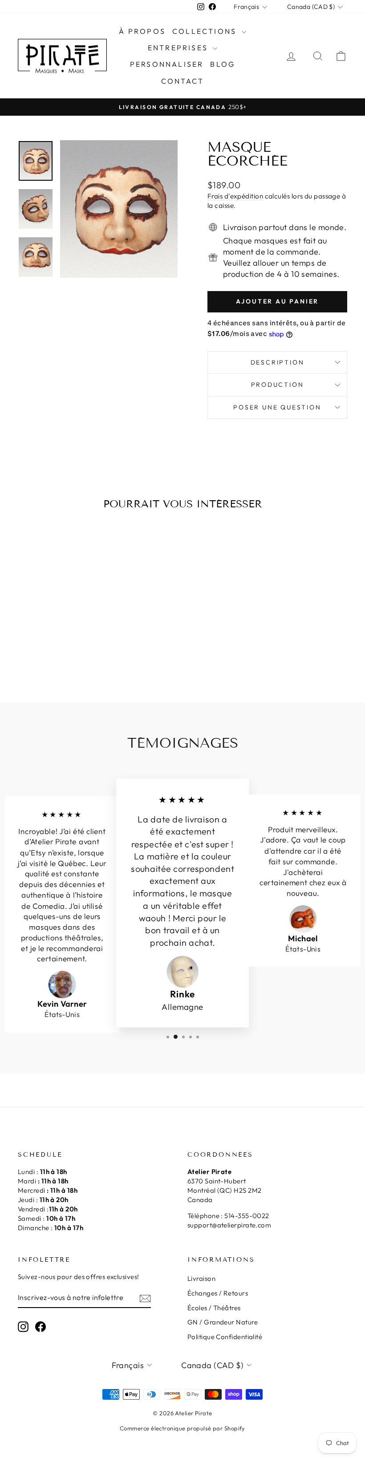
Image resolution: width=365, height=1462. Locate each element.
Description (277, 362)
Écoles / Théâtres (214, 1308)
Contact (182, 81)
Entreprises (179, 47)
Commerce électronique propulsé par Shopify (182, 1428)
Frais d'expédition (235, 196)
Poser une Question (277, 407)
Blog (222, 64)
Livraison (201, 1278)
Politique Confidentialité (224, 1336)
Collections (205, 31)
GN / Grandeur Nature (222, 1322)
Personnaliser (167, 64)
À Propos (142, 31)
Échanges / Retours (217, 1293)
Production (277, 385)
